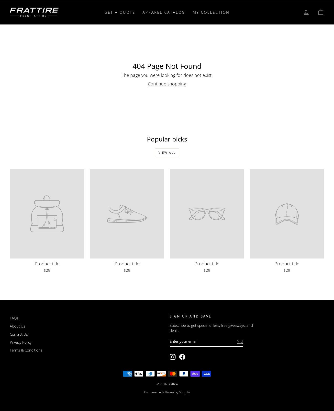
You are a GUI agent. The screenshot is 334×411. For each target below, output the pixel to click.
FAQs (14, 318)
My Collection (211, 12)
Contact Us (19, 334)
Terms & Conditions (26, 350)
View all (167, 153)
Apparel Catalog (164, 12)
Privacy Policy (21, 342)
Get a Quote (119, 12)
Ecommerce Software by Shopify (167, 392)
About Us (17, 326)
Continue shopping (167, 84)
